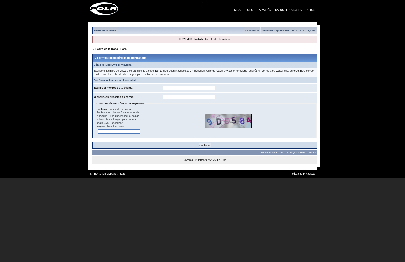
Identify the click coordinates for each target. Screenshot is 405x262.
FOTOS (310, 9)
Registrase (225, 39)
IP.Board (202, 160)
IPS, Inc (221, 160)
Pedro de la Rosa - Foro (111, 49)
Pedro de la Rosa (105, 30)
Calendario (252, 30)
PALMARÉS (264, 9)
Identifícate (211, 39)
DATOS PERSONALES (288, 9)
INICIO (237, 9)
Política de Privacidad (303, 173)
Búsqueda (298, 30)
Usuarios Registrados (275, 30)
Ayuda (312, 30)
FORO (249, 9)
